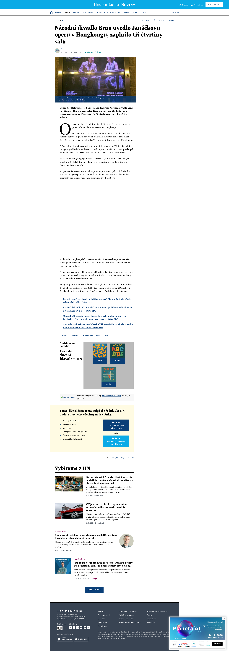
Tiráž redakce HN (104, 615)
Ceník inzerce (102, 626)
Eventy (149, 615)
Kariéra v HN (102, 622)
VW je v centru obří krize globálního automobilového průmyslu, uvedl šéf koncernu (106, 507)
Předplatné (214, 5)
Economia (101, 619)
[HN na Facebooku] (74, 627)
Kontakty (101, 611)
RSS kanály (151, 622)
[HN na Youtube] (88, 627)
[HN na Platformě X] (70, 627)
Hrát (99, 361)
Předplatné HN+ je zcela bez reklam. (124, 458)
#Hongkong (88, 335)
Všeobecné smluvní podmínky (129, 622)
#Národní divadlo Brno (71, 335)
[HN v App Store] (81, 639)
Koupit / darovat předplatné (157, 611)
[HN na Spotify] (85, 627)
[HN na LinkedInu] (81, 627)
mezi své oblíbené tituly (111, 395)
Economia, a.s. (72, 614)
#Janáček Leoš (102, 335)
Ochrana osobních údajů (128, 611)
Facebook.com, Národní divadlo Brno (73, 100)
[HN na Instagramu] (77, 627)
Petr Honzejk (61, 531)
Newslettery (151, 619)
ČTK (62, 49)
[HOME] (51, 12)
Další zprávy (94, 590)
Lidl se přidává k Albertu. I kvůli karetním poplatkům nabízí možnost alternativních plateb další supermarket (109, 480)
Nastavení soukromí (126, 619)
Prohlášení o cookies (126, 615)
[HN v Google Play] (65, 639)
